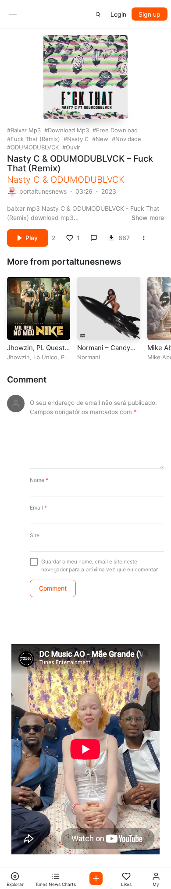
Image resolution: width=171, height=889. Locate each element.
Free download (117, 130)
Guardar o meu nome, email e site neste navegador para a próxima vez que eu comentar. (100, 565)
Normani (88, 357)
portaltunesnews (43, 191)
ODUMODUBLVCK (35, 147)
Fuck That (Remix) (35, 138)
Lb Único (45, 357)
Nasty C (78, 138)
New (102, 138)
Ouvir (73, 147)
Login (118, 14)
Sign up (149, 14)
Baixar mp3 (26, 130)
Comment (26, 379)
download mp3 (68, 130)
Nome (39, 480)
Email (38, 507)
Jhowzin (18, 357)
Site (34, 535)
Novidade (128, 138)
